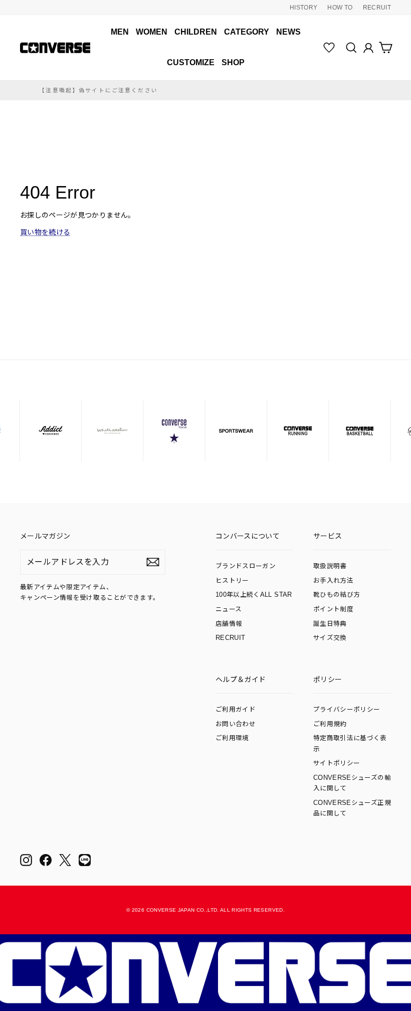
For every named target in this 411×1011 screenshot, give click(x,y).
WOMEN (151, 32)
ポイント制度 (333, 609)
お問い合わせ (236, 724)
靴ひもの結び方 (336, 594)
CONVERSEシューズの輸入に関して (352, 783)
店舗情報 (229, 623)
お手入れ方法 (333, 580)
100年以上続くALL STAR (254, 594)
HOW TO (339, 7)
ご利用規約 (330, 724)
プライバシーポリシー (346, 709)
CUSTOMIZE (191, 62)
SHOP (233, 62)
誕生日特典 (330, 623)
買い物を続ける (45, 232)
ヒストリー (232, 580)
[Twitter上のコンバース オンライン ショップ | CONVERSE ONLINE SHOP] (65, 860)
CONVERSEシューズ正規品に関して (352, 808)
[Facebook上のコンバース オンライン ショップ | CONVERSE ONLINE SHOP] (46, 860)
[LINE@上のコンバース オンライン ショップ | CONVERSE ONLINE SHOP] (85, 860)
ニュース (229, 609)
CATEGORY (246, 32)
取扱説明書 (330, 566)
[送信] (152, 562)
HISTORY (303, 7)
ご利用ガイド (236, 709)
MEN (120, 32)
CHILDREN (195, 32)
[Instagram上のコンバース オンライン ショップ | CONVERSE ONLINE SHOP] (26, 860)
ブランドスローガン (246, 566)
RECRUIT (377, 7)
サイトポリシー (336, 763)
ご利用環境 (232, 738)
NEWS (288, 32)
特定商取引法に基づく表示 (350, 743)
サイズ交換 (330, 637)
